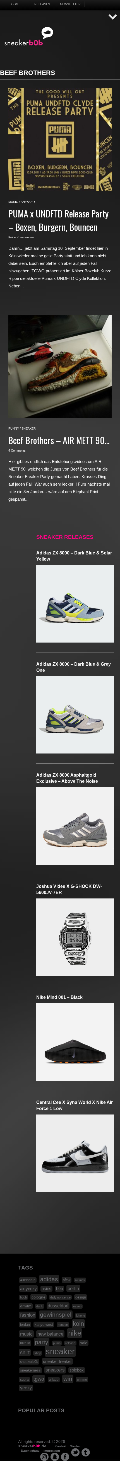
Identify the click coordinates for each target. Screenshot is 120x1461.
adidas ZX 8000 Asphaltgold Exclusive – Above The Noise (67, 778)
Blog (14, 4)
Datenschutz (30, 1450)
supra (24, 1380)
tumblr (85, 1452)
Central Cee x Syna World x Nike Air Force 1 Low (74, 1105)
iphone (80, 1315)
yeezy (26, 1387)
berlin (73, 1288)
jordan (25, 1325)
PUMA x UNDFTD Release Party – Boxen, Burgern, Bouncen (58, 220)
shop (37, 1353)
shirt (25, 1352)
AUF (113, 17)
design (80, 1297)
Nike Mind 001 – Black (59, 997)
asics (46, 1288)
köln (78, 1323)
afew (66, 1280)
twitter (75, 1452)
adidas (49, 1279)
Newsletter (70, 4)
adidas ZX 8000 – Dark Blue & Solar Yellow (74, 556)
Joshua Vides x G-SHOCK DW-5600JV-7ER (69, 889)
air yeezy (28, 1288)
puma (57, 1343)
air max (80, 1280)
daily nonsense (60, 1297)
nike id (25, 1343)
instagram (44, 1457)
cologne (38, 1297)
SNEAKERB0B (28, 36)
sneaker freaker (57, 1361)
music (13, 201)
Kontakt (60, 1446)
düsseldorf (58, 1305)
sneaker (28, 201)
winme (82, 1380)
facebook (65, 1457)
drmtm (26, 1306)
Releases (42, 4)
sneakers (55, 1370)
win (67, 1378)
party (41, 1342)
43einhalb (27, 1280)
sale (83, 1343)
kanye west (44, 1324)
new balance (50, 1334)
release (70, 1343)
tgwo (38, 1379)
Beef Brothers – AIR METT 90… (59, 440)
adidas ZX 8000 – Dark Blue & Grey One (73, 667)
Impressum (52, 1450)
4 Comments (17, 450)
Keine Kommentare (21, 237)
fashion (27, 1315)
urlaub (54, 1380)
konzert (63, 1324)
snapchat (55, 1457)
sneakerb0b (29, 1362)
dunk (39, 1306)
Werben (75, 1446)
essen (77, 1306)
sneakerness (30, 1370)
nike (74, 1333)
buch (23, 1297)
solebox (76, 1370)
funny (13, 428)
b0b (59, 1288)
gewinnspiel (55, 1314)
